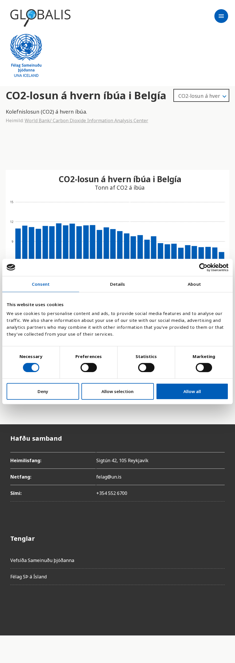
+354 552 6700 (111, 493)
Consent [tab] (41, 284)
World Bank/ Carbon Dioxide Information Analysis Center (86, 120)
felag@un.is (109, 477)
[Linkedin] (63, 605)
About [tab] (194, 284)
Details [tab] (117, 284)
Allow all (192, 391)
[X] (47, 605)
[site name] (40, 18)
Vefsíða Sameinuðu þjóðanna (42, 560)
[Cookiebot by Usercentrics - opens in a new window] (203, 267)
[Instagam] (31, 605)
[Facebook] (14, 605)
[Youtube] (79, 605)
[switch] (89, 367)
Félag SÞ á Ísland (28, 576)
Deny (43, 391)
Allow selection (117, 391)
